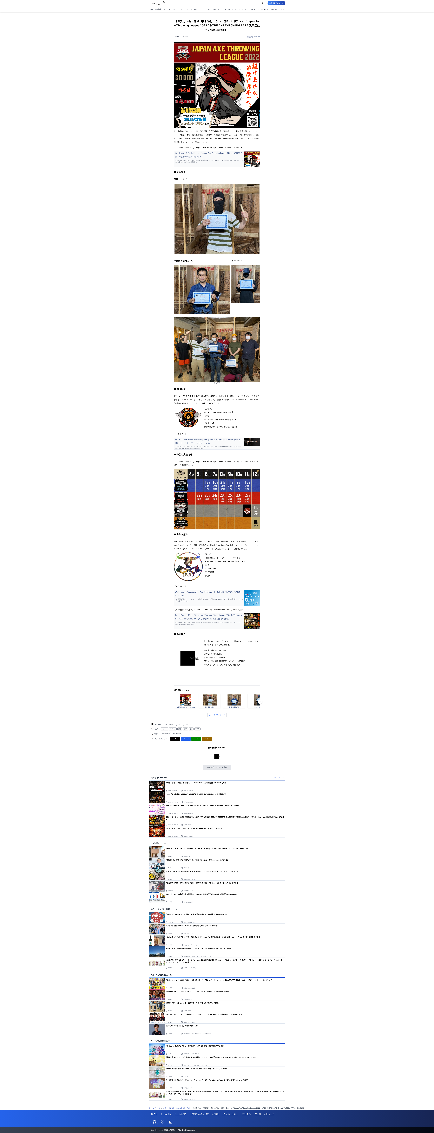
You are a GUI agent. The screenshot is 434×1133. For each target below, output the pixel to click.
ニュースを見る (277, 777)
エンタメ (167, 9)
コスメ (252, 9)
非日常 (197, 729)
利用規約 (215, 1114)
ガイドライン (246, 1114)
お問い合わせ (269, 1114)
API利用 (258, 1114)
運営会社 (154, 1114)
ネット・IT (232, 9)
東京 (179, 729)
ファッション (243, 9)
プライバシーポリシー (230, 1114)
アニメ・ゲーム (186, 9)
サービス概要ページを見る (417, 1128)
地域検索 (158, 9)
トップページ (155, 1108)
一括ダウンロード (218, 715)
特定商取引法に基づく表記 (199, 1114)
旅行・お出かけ (213, 9)
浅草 (185, 729)
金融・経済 (274, 9)
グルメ (223, 9)
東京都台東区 (166, 734)
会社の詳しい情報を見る (217, 767)
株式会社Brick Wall (253, 37)
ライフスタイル (262, 9)
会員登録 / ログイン (276, 3)
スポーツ (175, 9)
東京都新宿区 (177, 734)
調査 (282, 9)
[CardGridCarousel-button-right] (260, 701)
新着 (151, 9)
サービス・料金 (166, 1114)
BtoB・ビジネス (200, 9)
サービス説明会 (180, 1114)
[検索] (263, 3)
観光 (191, 729)
